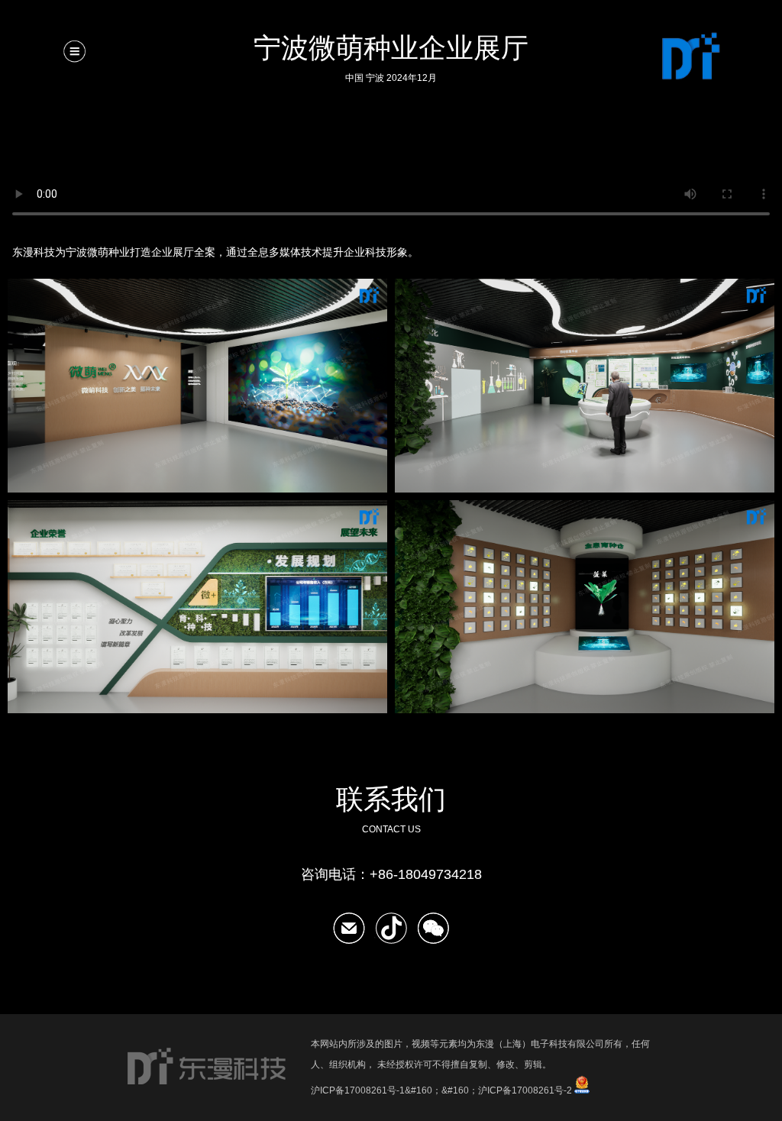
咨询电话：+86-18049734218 (391, 874)
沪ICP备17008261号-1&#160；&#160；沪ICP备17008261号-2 (441, 1090)
